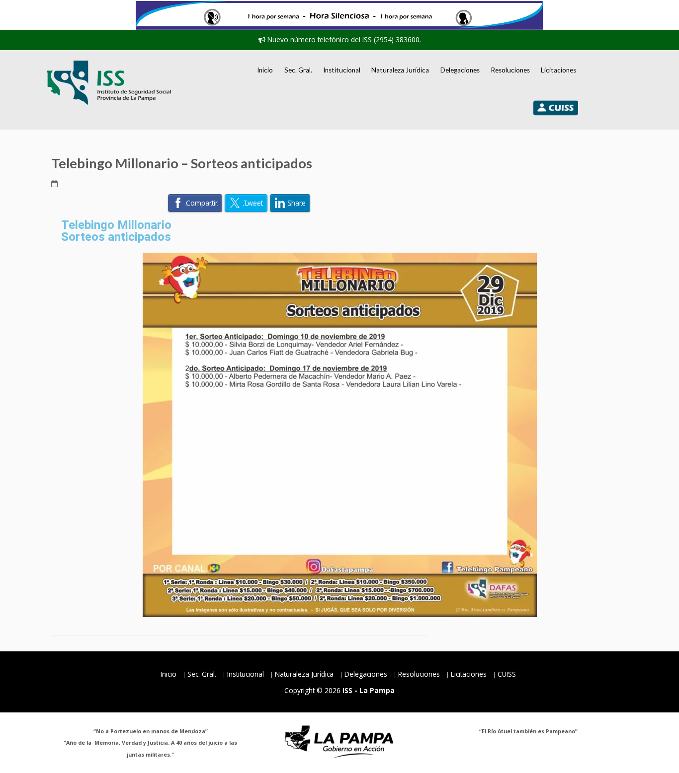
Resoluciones (510, 70)
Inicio (265, 70)
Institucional (341, 70)
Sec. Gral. (298, 70)
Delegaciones (460, 70)
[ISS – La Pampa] (109, 83)
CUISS (507, 674)
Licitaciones (558, 70)
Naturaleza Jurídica (400, 70)
